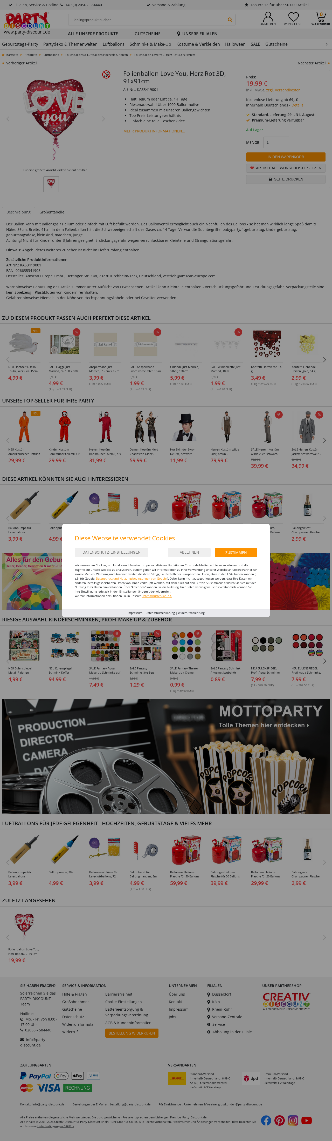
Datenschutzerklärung (160, 613)
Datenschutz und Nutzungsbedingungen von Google (131, 578)
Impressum (135, 613)
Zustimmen (236, 552)
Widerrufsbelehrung (191, 613)
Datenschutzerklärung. (157, 596)
